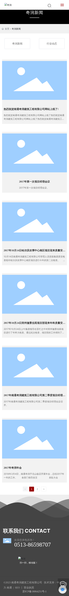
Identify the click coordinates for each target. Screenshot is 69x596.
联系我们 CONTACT (26, 531)
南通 (9, 587)
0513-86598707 (32, 544)
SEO (17, 587)
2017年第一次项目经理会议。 (34, 187)
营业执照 (29, 587)
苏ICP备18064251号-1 (34, 591)
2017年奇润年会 (13, 467)
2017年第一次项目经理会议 (34, 181)
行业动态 (52, 43)
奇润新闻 (34, 12)
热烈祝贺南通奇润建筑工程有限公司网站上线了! (31, 109)
